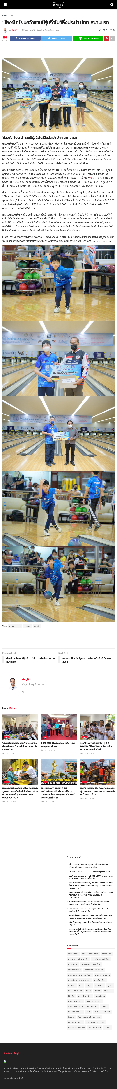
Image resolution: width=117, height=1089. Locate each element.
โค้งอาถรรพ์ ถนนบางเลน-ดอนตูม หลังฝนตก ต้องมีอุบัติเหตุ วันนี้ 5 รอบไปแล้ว (88, 909)
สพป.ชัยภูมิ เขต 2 (94, 1001)
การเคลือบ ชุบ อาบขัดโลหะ (79, 980)
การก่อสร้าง (73, 954)
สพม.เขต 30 (92, 1006)
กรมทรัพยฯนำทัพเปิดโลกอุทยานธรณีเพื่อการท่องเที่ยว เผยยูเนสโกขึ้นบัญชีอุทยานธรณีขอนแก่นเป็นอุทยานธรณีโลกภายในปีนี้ (90, 932)
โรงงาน (71, 1017)
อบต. (97, 1012)
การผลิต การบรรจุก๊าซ (91, 964)
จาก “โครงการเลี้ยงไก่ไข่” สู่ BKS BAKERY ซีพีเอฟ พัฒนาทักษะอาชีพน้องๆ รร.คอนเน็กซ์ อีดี (96, 746)
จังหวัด (27, 626)
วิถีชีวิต (71, 996)
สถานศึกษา (100, 996)
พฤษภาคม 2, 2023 (49, 801)
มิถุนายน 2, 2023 (9, 753)
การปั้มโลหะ (73, 964)
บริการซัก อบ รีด (75, 990)
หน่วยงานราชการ (75, 1012)
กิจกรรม (71, 985)
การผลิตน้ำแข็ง (74, 969)
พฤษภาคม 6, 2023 (10, 801)
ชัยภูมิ (58, 4)
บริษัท (88, 990)
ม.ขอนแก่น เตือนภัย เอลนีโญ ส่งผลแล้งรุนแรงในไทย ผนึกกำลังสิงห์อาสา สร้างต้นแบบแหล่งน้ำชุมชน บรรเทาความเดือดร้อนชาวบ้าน (20, 792)
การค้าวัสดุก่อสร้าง (90, 954)
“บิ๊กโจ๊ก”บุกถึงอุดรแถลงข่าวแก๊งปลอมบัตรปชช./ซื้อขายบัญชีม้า (90, 923)
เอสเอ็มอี (106, 1012)
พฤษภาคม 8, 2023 (88, 753)
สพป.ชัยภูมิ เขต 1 (75, 1001)
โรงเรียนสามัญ (95, 1027)
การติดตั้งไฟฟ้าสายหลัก (78, 959)
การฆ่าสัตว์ (106, 954)
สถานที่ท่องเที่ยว (85, 996)
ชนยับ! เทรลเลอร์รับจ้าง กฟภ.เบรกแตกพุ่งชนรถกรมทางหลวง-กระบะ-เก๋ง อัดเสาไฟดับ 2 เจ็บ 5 (98, 791)
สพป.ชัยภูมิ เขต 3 (75, 1006)
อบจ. (89, 1012)
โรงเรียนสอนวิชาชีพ (76, 1027)
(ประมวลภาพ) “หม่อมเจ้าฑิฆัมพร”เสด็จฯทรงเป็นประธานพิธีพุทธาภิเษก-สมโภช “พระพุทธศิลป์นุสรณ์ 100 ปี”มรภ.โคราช (57, 792)
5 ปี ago (25, 29)
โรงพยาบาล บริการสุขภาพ (89, 1017)
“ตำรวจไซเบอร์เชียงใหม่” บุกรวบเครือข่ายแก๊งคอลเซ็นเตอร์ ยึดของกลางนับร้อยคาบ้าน (19, 746)
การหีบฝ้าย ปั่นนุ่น (102, 975)
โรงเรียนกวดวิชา (75, 1022)
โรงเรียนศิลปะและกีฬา (95, 1022)
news (11, 626)
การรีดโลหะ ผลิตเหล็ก (94, 969)
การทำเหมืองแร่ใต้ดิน (101, 959)
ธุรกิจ (110, 985)
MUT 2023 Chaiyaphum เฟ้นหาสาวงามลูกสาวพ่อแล (58, 744)
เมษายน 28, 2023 (88, 798)
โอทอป (107, 1027)
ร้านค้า (97, 990)
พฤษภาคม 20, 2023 (49, 750)
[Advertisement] (58, 49)
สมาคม (104, 1006)
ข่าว (11, 15)
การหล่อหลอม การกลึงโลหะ (79, 975)
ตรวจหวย (99, 985)
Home (4, 15)
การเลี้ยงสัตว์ (99, 980)
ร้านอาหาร (108, 990)
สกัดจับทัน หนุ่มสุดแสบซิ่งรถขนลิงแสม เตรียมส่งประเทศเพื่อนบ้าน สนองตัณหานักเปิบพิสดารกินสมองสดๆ (90, 916)
